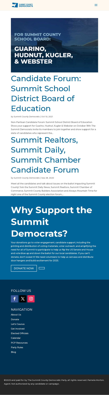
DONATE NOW (24, 268)
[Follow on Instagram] (31, 298)
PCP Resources (19, 343)
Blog (13, 352)
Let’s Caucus (18, 324)
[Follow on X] (22, 298)
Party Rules (17, 347)
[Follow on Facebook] (14, 298)
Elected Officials (19, 333)
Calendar (16, 338)
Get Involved (17, 328)
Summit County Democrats (27, 116)
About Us (16, 314)
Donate (15, 319)
